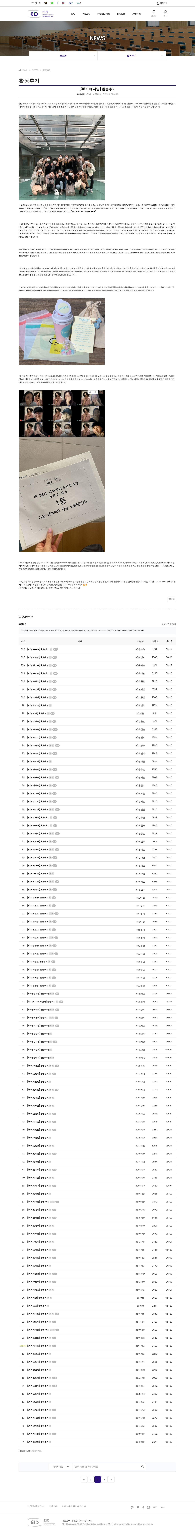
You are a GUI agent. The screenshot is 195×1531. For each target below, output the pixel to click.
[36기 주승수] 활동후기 (41, 1281)
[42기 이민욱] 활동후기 (41, 841)
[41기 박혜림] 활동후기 (41, 977)
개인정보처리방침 (36, 1506)
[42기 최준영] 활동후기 (41, 681)
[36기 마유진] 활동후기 (40, 1289)
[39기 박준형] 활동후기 (39, 1081)
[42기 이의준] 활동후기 (42, 881)
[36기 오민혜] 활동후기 (41, 1377)
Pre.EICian (104, 13)
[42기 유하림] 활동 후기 (42, 673)
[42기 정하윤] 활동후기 (39, 761)
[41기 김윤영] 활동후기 (41, 985)
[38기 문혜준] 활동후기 (41, 1217)
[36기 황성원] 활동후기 (39, 1441)
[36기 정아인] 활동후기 (39, 1425)
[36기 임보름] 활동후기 (41, 1337)
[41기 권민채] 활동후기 (41, 929)
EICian (121, 13)
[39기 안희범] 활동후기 (42, 1089)
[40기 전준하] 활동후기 (39, 1033)
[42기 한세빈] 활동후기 (42, 849)
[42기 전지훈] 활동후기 (41, 689)
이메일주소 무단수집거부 (74, 1506)
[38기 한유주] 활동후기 (40, 1225)
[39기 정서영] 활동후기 (39, 1161)
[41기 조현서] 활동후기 (42, 937)
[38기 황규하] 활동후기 (41, 1209)
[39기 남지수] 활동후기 (41, 1169)
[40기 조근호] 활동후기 (39, 1049)
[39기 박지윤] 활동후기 (40, 1177)
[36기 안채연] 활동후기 (41, 1257)
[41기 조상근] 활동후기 (41, 969)
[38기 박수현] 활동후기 (41, 1233)
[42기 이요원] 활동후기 (41, 793)
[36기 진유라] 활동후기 (41, 1409)
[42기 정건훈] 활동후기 (43, 809)
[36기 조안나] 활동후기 (39, 1393)
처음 (84, 1479)
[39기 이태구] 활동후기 (41, 1185)
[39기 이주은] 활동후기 (40, 1105)
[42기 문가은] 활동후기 (41, 665)
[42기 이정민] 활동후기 (41, 657)
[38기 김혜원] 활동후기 (41, 1249)
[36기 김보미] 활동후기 (41, 1385)
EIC (73, 13)
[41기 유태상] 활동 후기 (41, 921)
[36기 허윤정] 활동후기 (42, 1273)
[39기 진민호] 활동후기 (40, 1145)
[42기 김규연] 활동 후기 (41, 817)
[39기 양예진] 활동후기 (40, 1097)
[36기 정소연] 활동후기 (39, 1401)
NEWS (86, 13)
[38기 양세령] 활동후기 (39, 1193)
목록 (172, 599)
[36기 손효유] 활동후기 (39, 1369)
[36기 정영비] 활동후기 (41, 1321)
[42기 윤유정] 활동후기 (41, 769)
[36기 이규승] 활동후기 (41, 1417)
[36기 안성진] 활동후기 (39, 1353)
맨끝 (111, 1479)
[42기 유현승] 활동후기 (42, 729)
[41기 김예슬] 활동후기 (41, 897)
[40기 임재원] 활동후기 (42, 993)
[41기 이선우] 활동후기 (41, 905)
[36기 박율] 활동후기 (39, 1297)
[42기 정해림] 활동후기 (42, 777)
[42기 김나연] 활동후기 (41, 857)
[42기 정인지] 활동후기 (41, 737)
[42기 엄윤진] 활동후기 (41, 721)
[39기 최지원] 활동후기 (41, 1121)
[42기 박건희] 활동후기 (39, 705)
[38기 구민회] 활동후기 (40, 1241)
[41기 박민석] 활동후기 (42, 913)
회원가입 (163, 3)
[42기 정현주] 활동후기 (41, 889)
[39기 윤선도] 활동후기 (41, 1113)
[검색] (142, 1466)
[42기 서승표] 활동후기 (43, 745)
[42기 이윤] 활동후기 (40, 713)
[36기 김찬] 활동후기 (38, 1305)
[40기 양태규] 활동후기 (40, 1057)
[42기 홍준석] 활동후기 (41, 785)
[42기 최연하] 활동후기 (41, 753)
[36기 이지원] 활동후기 (42, 1313)
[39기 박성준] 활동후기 (41, 1129)
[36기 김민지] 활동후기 (41, 1361)
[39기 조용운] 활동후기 (42, 1065)
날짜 (168, 641)
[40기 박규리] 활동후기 (42, 1009)
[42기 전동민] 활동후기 (43, 833)
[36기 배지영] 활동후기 (41, 1345)
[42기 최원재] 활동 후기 (41, 825)
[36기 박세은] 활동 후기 (42, 1329)
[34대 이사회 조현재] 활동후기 (44, 1001)
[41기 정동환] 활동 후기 (41, 945)
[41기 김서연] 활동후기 (42, 953)
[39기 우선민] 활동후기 (39, 1137)
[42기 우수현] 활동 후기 (42, 649)
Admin (136, 13)
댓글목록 (26, 616)
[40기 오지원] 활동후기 (42, 1025)
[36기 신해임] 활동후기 (39, 1265)
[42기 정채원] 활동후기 (41, 865)
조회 (154, 641)
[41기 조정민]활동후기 (41, 961)
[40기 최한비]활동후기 (42, 1017)
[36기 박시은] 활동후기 (41, 1433)
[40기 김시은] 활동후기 (41, 1041)
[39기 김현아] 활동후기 (41, 1073)
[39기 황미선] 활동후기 (41, 1153)
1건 (89, 94)
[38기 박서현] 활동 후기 (42, 1201)
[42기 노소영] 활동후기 (40, 873)
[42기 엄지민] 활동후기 (41, 801)
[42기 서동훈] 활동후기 (41, 697)
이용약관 (53, 1506)
